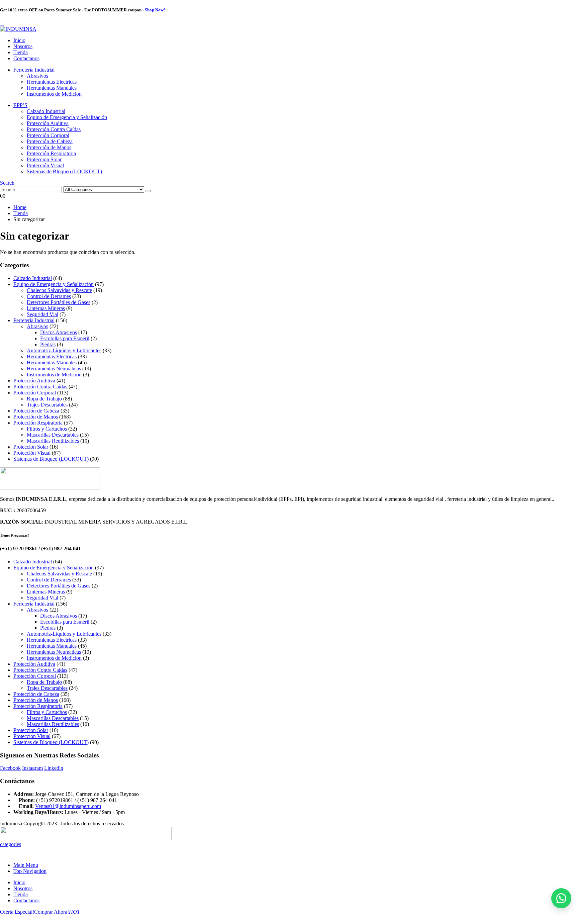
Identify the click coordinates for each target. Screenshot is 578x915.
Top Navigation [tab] (29, 871)
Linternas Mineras (46, 308)
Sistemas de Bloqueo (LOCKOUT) (64, 171)
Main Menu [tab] (25, 865)
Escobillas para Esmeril (64, 338)
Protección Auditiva (48, 123)
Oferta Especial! (17, 912)
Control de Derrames (49, 296)
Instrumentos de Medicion (54, 94)
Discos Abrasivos (58, 332)
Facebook (10, 768)
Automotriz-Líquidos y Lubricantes (64, 350)
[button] (2, 23)
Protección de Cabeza (50, 141)
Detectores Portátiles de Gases (58, 302)
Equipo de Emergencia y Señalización (67, 117)
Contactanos (26, 58)
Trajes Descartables (47, 404)
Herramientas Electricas (52, 82)
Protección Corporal (48, 135)
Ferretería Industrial (34, 70)
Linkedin (53, 768)
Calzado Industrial (46, 111)
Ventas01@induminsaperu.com (68, 806)
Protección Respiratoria (51, 153)
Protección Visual (45, 165)
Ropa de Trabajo (44, 398)
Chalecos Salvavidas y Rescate (59, 290)
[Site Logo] (18, 29)
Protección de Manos (49, 147)
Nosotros (22, 46)
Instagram (32, 768)
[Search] (148, 191)
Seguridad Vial (42, 314)
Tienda (20, 52)
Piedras (48, 344)
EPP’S (20, 105)
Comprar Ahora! (57, 912)
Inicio (19, 40)
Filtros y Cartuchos (47, 429)
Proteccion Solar (44, 159)
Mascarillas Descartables (53, 435)
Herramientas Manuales (52, 88)
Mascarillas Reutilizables (53, 441)
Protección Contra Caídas (54, 129)
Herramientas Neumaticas (54, 368)
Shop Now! (155, 9)
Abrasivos (37, 76)
